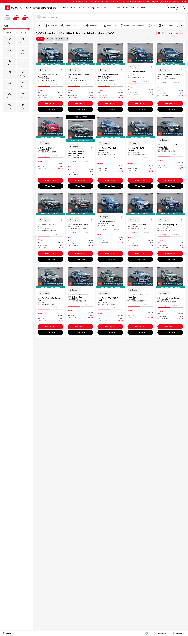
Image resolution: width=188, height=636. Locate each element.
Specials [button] (96, 8)
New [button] (73, 8)
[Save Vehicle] (61, 70)
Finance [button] (116, 8)
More (153, 8)
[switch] (7, 17)
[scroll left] (39, 25)
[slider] (4, 29)
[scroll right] (181, 25)
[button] (183, 7)
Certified (16, 15)
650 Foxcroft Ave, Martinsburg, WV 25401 (136, 1)
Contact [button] (171, 7)
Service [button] (106, 8)
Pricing (44, 85)
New (7, 15)
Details (56, 85)
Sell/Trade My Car (139, 7)
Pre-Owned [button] (83, 8)
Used (25, 15)
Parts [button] (125, 8)
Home (65, 7)
